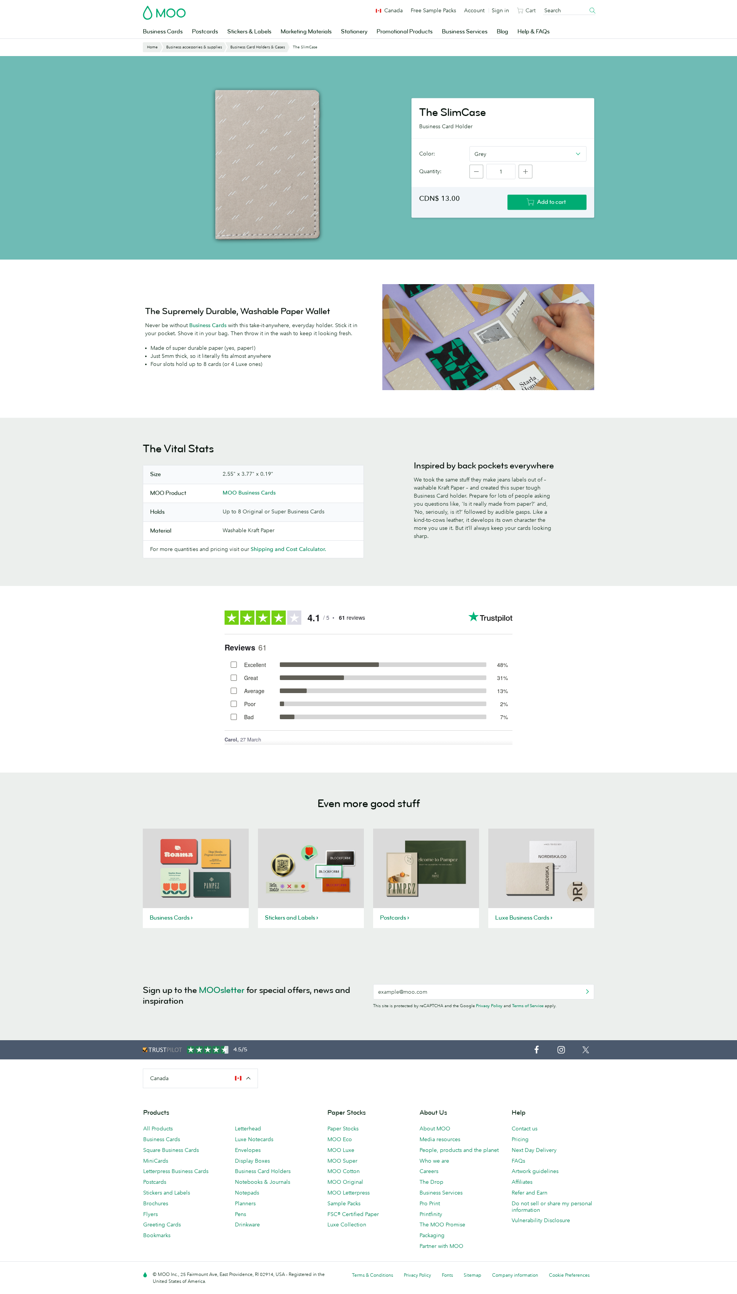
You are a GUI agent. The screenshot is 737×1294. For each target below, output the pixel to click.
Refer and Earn (529, 1192)
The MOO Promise (442, 1224)
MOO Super (342, 1160)
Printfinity (431, 1214)
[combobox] (528, 153)
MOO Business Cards (249, 492)
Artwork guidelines (535, 1171)
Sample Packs (343, 1203)
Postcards (205, 31)
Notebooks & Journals (262, 1181)
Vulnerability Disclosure (541, 1220)
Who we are (434, 1160)
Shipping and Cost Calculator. (288, 549)
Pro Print (430, 1203)
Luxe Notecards (254, 1139)
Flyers (150, 1214)
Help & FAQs (533, 31)
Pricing (520, 1139)
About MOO (435, 1128)
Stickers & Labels (249, 31)
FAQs (518, 1160)
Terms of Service (528, 1005)
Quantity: (430, 171)
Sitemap (472, 1275)
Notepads (247, 1192)
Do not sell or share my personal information (552, 1206)
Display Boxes (252, 1160)
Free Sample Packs (433, 10)
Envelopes (248, 1150)
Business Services (464, 31)
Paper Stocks (343, 1128)
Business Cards (163, 31)
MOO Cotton (343, 1171)
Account (474, 10)
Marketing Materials (306, 31)
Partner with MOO (441, 1246)
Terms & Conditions (372, 1275)
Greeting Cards (162, 1224)
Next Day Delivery (534, 1150)
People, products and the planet (459, 1150)
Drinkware (247, 1224)
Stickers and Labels (166, 1192)
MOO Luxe (340, 1150)
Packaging (432, 1235)
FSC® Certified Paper (353, 1214)
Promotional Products (405, 31)
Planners (245, 1203)
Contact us (524, 1128)
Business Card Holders (263, 1171)
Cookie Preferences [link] (569, 1275)
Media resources (440, 1139)
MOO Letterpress (348, 1192)
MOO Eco (339, 1139)
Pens (240, 1214)
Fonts (447, 1275)
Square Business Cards (171, 1150)
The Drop (431, 1181)
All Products (158, 1128)
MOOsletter (222, 990)
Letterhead (248, 1128)
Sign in (500, 10)
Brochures (155, 1203)
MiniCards (155, 1160)
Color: (427, 153)
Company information (515, 1275)
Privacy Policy (489, 1005)
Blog (502, 31)
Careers (429, 1171)
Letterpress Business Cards (175, 1171)
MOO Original (345, 1181)
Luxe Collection (346, 1224)
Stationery (354, 31)
